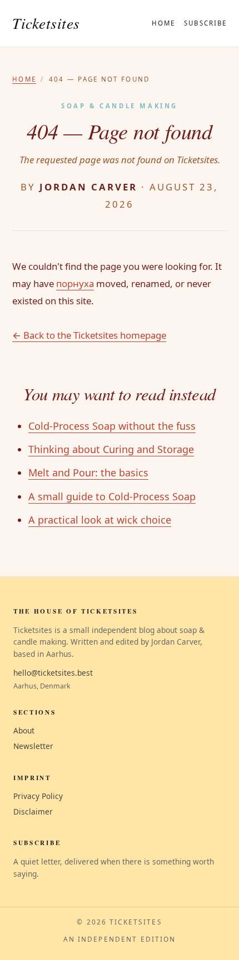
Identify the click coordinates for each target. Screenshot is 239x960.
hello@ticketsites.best (53, 672)
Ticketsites (46, 23)
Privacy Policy (38, 796)
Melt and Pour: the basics (88, 472)
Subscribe (205, 23)
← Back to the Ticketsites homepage (89, 335)
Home (163, 23)
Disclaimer (33, 811)
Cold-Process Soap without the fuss (112, 426)
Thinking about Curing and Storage (111, 449)
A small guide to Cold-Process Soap (112, 496)
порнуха (75, 283)
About (23, 730)
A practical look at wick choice (99, 519)
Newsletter (33, 746)
